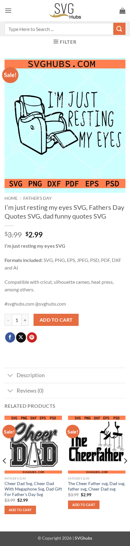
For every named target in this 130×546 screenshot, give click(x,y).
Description (31, 375)
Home (11, 198)
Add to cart (56, 320)
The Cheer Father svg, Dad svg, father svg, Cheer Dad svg (96, 486)
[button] (8, 10)
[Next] (125, 473)
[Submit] (119, 29)
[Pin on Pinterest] (32, 337)
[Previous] (4, 473)
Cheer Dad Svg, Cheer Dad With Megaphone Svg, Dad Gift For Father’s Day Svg (33, 489)
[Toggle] (10, 376)
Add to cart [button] (20, 510)
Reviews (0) (30, 390)
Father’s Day (37, 198)
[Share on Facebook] (10, 337)
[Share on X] (21, 337)
